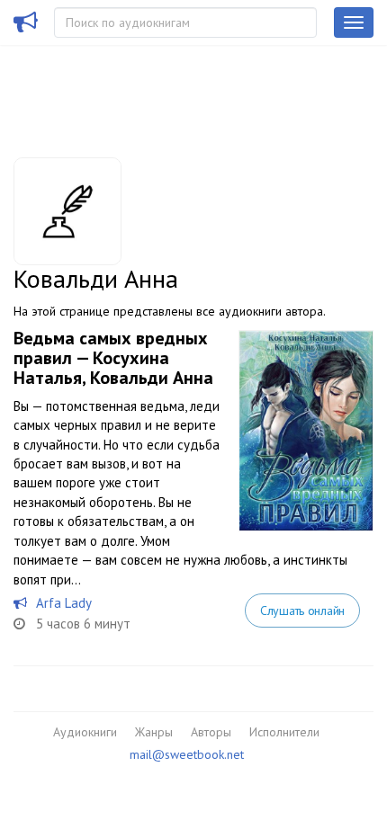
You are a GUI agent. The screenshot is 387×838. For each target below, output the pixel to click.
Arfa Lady (64, 602)
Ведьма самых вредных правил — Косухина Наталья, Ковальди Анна (113, 357)
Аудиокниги (85, 732)
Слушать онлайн (302, 610)
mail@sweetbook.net (187, 754)
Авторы (211, 732)
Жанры (154, 732)
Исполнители (284, 732)
